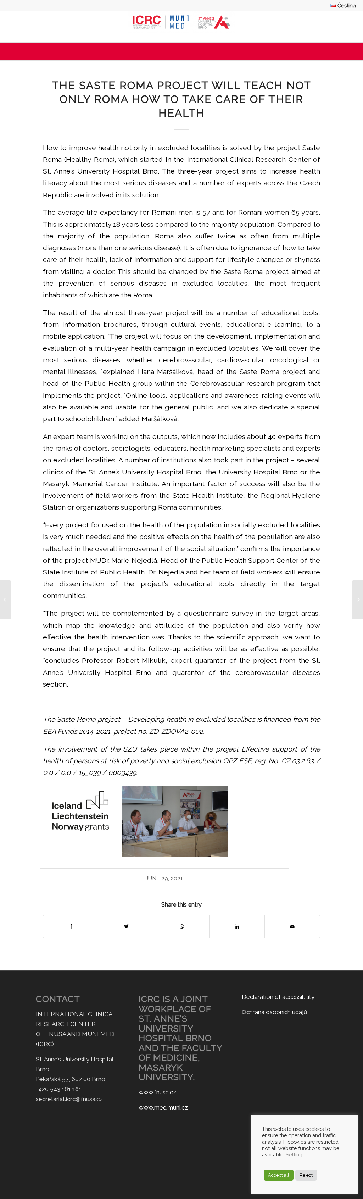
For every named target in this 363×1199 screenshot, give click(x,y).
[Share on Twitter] (126, 926)
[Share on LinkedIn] (237, 926)
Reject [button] (306, 1175)
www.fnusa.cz (157, 1092)
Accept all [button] (278, 1175)
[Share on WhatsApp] (181, 926)
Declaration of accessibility (278, 996)
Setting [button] (294, 1154)
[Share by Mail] (292, 926)
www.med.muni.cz (163, 1107)
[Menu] (181, 51)
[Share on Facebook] (71, 926)
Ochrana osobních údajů (274, 1012)
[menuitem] (341, 5)
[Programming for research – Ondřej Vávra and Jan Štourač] (5, 599)
